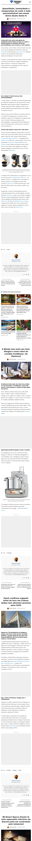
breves (4, 329)
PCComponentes (15, 177)
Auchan (3, 144)
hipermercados (21, 52)
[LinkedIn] (28, 274)
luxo (20, 770)
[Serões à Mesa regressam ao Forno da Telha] (8, 325)
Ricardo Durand (12, 18)
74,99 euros (10, 183)
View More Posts (16, 261)
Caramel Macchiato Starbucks (9, 138)
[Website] (23, 274)
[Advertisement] (16, 82)
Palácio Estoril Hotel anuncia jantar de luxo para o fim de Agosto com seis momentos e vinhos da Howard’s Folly (23, 309)
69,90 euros (4, 140)
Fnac (24, 177)
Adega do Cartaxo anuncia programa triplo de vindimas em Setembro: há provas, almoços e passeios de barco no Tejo (24, 335)
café (8, 249)
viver (19, 329)
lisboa (14, 770)
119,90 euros (19, 207)
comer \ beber (6, 303)
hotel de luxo (12, 725)
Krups (2, 52)
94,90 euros (10, 195)
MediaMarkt (20, 142)
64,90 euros (11, 142)
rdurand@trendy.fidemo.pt (21, 271)
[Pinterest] (27, 274)
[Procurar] (30, 2)
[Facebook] (25, 274)
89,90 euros (12, 150)
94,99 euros (4, 201)
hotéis (8, 770)
